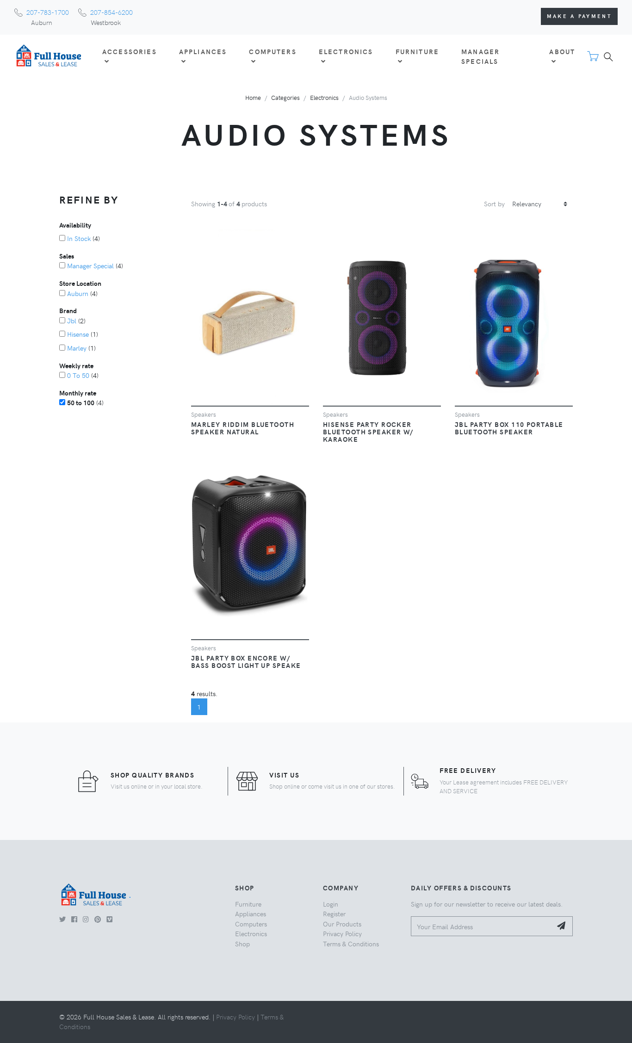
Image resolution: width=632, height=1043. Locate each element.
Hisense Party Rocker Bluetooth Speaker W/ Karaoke (368, 432)
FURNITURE (417, 51)
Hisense (78, 334)
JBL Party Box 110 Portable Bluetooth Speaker (509, 428)
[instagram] (86, 919)
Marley (77, 347)
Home (253, 97)
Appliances (250, 913)
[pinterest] (97, 919)
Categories (285, 97)
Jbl (71, 320)
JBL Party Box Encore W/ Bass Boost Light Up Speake (246, 661)
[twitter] (62, 919)
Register (334, 913)
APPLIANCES (203, 51)
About (562, 51)
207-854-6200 (111, 12)
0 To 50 (78, 375)
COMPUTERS (272, 51)
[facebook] (74, 919)
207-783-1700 (47, 12)
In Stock (79, 238)
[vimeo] (109, 919)
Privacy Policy (342, 933)
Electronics (324, 97)
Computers (251, 923)
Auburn (77, 293)
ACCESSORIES (129, 51)
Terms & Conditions (351, 943)
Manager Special (90, 265)
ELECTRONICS (346, 51)
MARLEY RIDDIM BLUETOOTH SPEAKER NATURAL (242, 428)
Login (330, 903)
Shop (242, 943)
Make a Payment (579, 15)
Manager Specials (480, 56)
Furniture (248, 903)
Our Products (342, 923)
